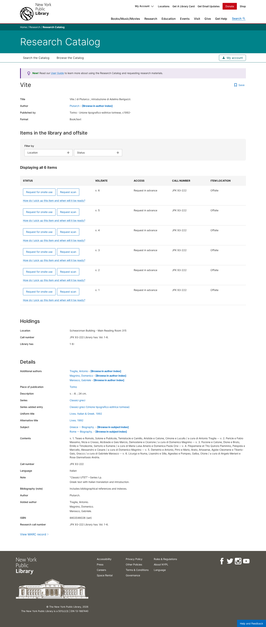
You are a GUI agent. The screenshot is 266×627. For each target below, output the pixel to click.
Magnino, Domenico (81, 375)
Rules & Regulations (165, 559)
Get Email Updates (209, 6)
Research (150, 18)
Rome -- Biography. (81, 431)
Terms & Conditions (137, 569)
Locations (164, 6)
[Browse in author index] (97, 105)
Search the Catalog (36, 58)
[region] (133, 240)
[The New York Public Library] (35, 11)
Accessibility (104, 559)
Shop (243, 6)
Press (100, 564)
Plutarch (74, 105)
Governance (133, 575)
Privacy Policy (134, 559)
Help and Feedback (251, 623)
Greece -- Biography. (82, 427)
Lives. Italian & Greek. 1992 (86, 413)
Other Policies (134, 564)
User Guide (57, 73)
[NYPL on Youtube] (246, 561)
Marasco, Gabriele (80, 380)
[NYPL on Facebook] (221, 561)
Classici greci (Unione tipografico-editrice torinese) (100, 406)
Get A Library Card (183, 6)
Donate (229, 6)
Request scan (68, 192)
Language (160, 569)
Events (185, 18)
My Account (142, 6)
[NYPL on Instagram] (237, 561)
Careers (101, 569)
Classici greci (77, 400)
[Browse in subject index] (113, 427)
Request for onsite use (39, 192)
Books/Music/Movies (125, 18)
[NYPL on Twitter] (229, 561)
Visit (197, 18)
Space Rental (105, 575)
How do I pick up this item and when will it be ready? (54, 200)
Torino (73, 386)
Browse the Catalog (70, 58)
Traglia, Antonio (79, 371)
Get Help (221, 18)
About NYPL (161, 564)
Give (207, 18)
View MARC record (33, 534)
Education (169, 18)
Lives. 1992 (76, 420)
